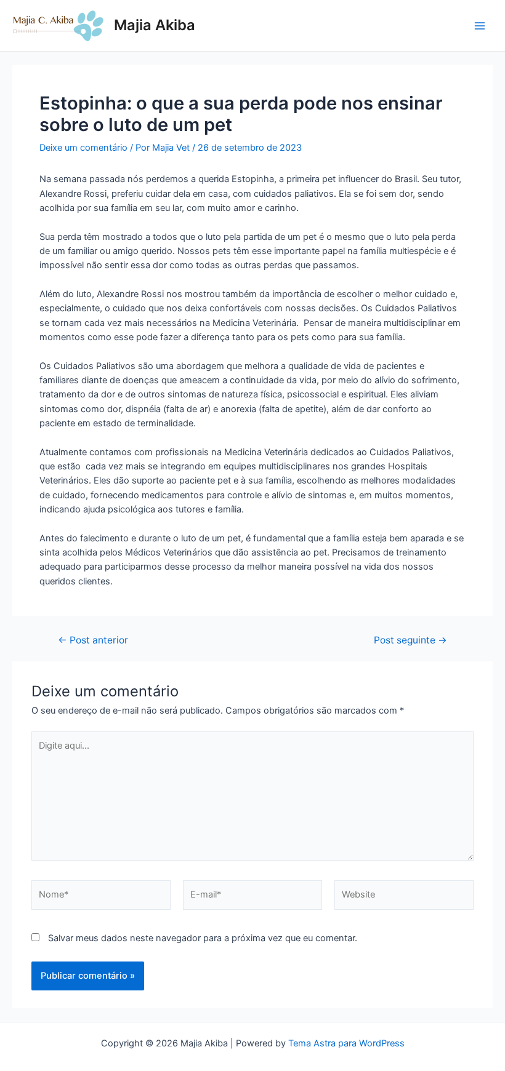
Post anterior (93, 640)
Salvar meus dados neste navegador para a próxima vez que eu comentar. (202, 938)
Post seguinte (410, 640)
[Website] (404, 897)
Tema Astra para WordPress (346, 1043)
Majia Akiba (154, 25)
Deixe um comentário (83, 147)
